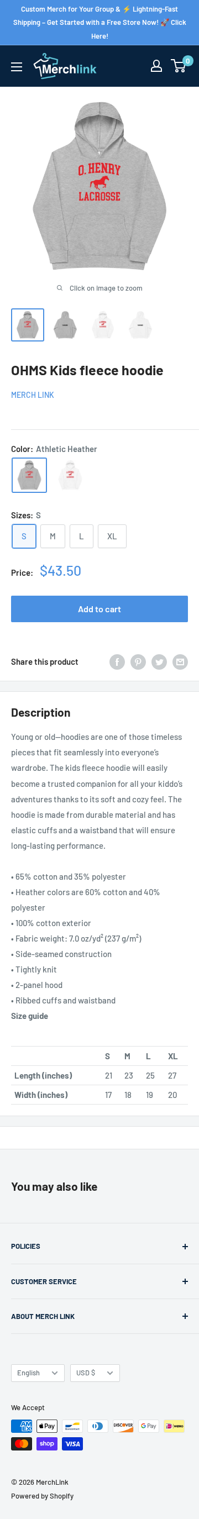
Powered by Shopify (42, 1495)
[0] (179, 65)
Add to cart (99, 608)
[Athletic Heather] (29, 475)
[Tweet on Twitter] (159, 661)
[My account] (156, 66)
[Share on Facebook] (117, 661)
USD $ (85, 1372)
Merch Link (32, 395)
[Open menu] (16, 66)
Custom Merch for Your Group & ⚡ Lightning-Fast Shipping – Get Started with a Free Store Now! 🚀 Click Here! (99, 22)
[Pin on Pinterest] (138, 661)
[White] (70, 475)
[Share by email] (180, 661)
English (28, 1372)
